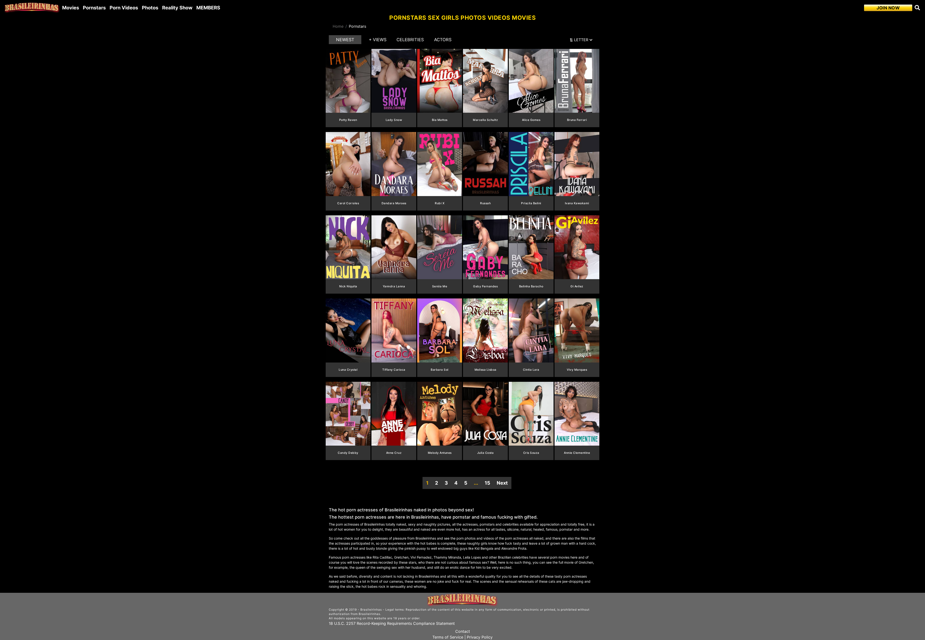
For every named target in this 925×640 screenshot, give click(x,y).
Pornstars (94, 8)
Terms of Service (447, 637)
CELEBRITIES (410, 39)
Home (338, 26)
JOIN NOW (888, 7)
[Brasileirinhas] (32, 7)
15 (487, 483)
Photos (150, 8)
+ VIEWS (377, 39)
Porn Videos (124, 8)
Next (502, 483)
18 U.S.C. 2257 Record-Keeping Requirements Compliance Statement (392, 623)
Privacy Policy (480, 637)
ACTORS (442, 39)
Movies (70, 8)
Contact (462, 631)
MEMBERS (208, 8)
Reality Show (177, 8)
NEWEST (345, 39)
